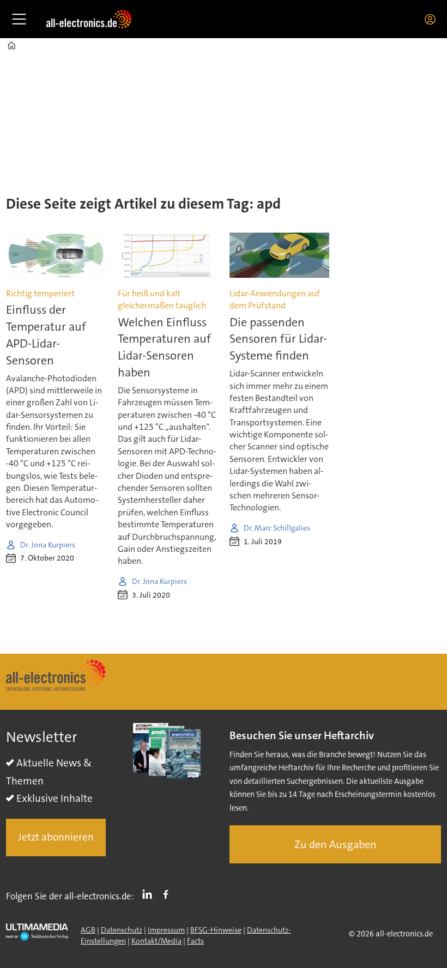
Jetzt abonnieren (56, 837)
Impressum (166, 930)
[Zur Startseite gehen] (88, 19)
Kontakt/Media (156, 941)
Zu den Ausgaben (335, 844)
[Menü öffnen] (19, 19)
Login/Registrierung (433, 19)
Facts (195, 941)
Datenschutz (121, 930)
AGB (88, 930)
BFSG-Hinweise (215, 930)
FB (168, 893)
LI (150, 893)
